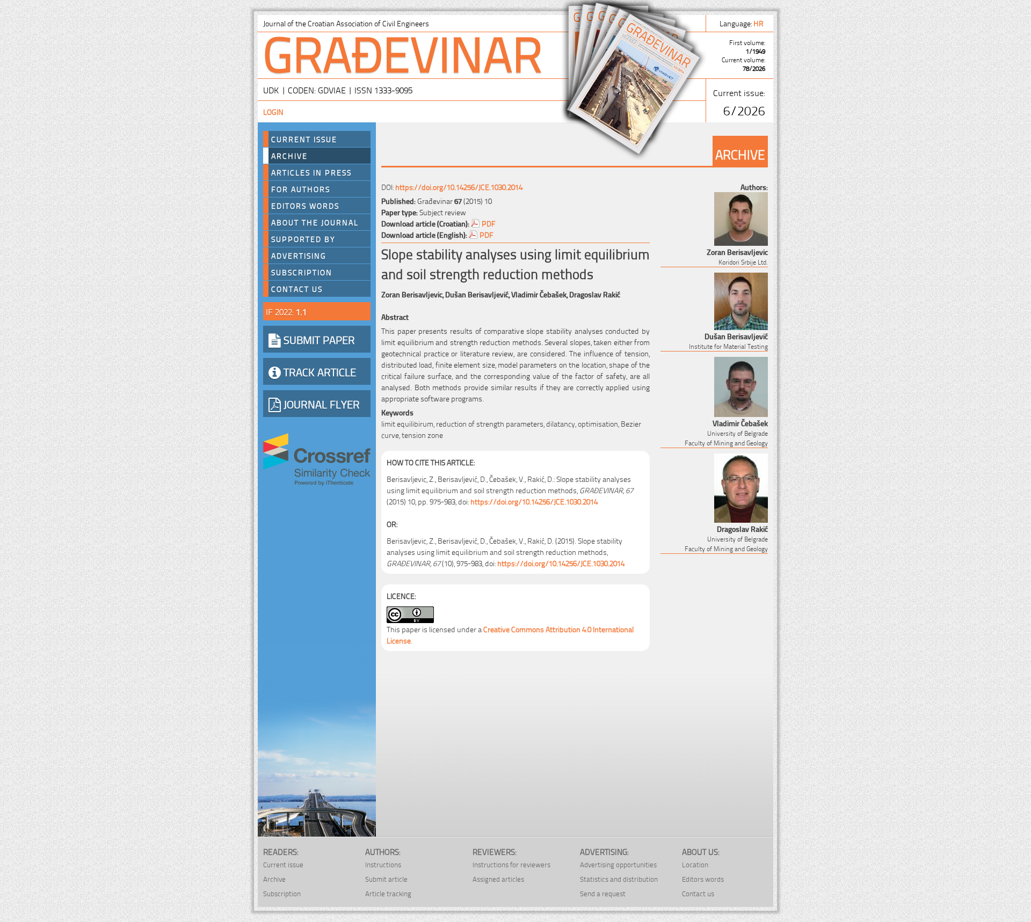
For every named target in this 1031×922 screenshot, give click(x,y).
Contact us (297, 288)
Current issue (283, 864)
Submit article (386, 879)
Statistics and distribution (619, 879)
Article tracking (388, 893)
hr (759, 22)
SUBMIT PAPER (318, 339)
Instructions (383, 864)
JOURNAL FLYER (320, 404)
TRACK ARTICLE (318, 371)
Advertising (298, 255)
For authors (300, 189)
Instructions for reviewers (511, 864)
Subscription (301, 272)
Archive (289, 155)
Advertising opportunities (618, 864)
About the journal (315, 222)
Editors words (305, 205)
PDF (489, 223)
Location (695, 864)
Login (273, 111)
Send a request (603, 893)
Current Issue (304, 139)
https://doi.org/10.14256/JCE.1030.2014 (458, 186)
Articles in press (311, 172)
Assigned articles (498, 879)
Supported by (303, 238)
